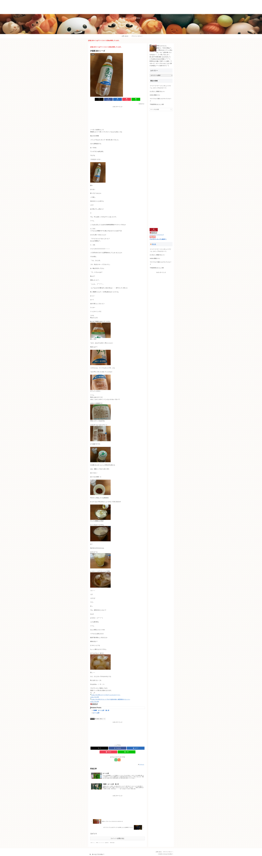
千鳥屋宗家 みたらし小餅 (157, 104)
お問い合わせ (159, 851)
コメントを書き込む (118, 838)
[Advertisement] (117, 117)
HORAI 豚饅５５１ (155, 95)
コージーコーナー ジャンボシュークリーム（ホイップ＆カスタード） (160, 87)
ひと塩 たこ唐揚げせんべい (157, 91)
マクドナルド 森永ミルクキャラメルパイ (160, 99)
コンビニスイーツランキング (157, 234)
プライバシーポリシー (168, 851)
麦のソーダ (103, 718)
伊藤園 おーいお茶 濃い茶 (101, 710)
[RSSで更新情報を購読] (119, 759)
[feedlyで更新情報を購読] (116, 759)
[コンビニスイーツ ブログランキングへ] (94, 703)
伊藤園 (93, 718)
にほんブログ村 (94, 697)
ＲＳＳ (154, 244)
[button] (171, 109)
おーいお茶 (96, 713)
